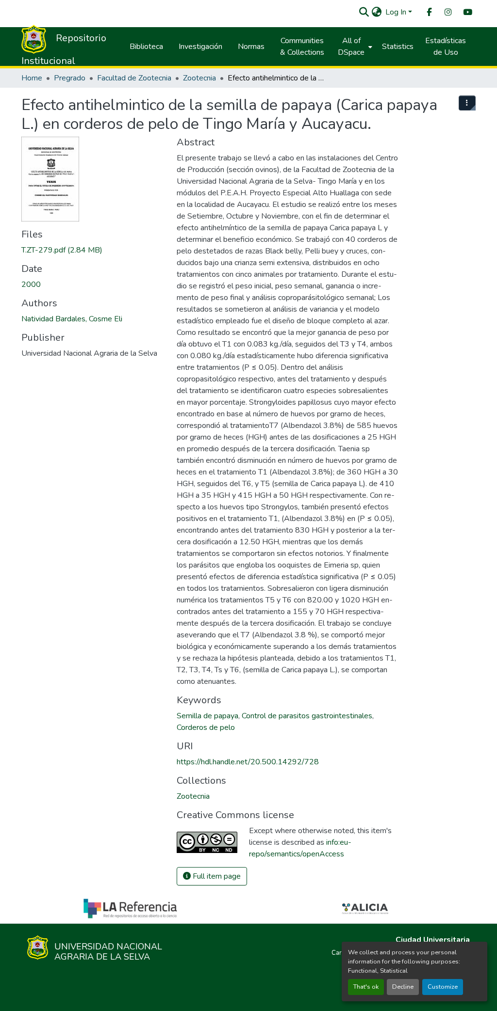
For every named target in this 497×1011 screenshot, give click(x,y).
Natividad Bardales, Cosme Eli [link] (71, 319)
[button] (364, 12)
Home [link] (31, 78)
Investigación (200, 46)
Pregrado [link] (69, 78)
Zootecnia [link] (199, 78)
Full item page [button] (216, 876)
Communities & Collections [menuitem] (302, 46)
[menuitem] (428, 12)
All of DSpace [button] (351, 46)
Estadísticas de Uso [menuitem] (445, 46)
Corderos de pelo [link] (206, 727)
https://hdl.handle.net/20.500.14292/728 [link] (248, 762)
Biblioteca (146, 46)
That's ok (366, 986)
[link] (93, 250)
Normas (251, 46)
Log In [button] (396, 12)
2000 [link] (31, 284)
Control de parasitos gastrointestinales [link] (307, 716)
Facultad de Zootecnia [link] (134, 78)
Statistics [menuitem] (398, 46)
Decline (403, 986)
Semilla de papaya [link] (207, 716)
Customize (443, 986)
